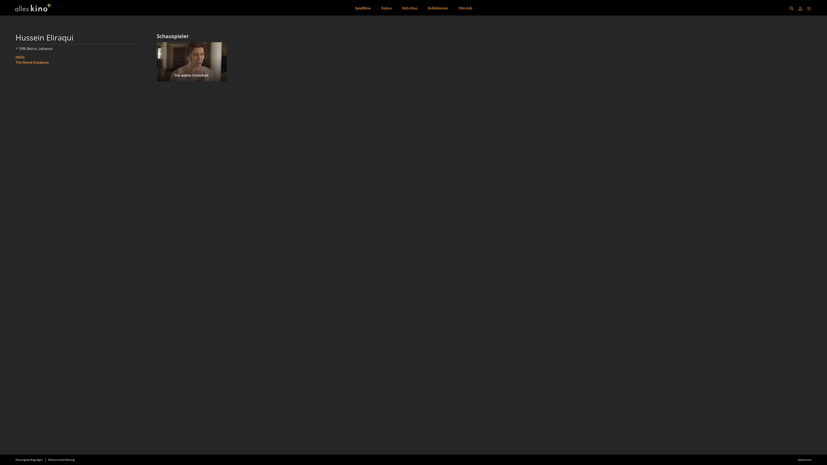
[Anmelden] (800, 8)
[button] (809, 8)
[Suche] (791, 8)
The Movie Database (32, 62)
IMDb (20, 57)
